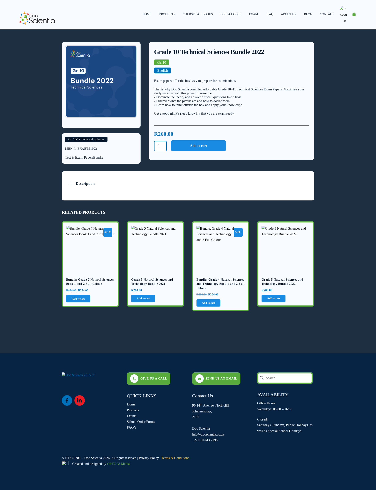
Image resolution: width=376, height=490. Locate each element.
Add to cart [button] (78, 298)
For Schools (231, 14)
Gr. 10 (161, 62)
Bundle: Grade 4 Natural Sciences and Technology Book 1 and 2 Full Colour (220, 284)
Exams (254, 14)
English (162, 70)
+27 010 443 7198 (205, 440)
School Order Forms (141, 422)
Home (147, 14)
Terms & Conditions (175, 458)
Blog (308, 14)
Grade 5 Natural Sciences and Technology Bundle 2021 (152, 282)
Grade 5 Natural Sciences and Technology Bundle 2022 (282, 282)
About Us (288, 14)
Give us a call (153, 378)
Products (167, 14)
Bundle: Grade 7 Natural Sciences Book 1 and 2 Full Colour (90, 282)
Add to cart (198, 146)
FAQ (270, 14)
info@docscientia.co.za (208, 434)
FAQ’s (131, 427)
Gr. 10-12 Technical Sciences (86, 139)
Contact (327, 14)
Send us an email (221, 378)
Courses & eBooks (198, 14)
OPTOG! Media (118, 464)
